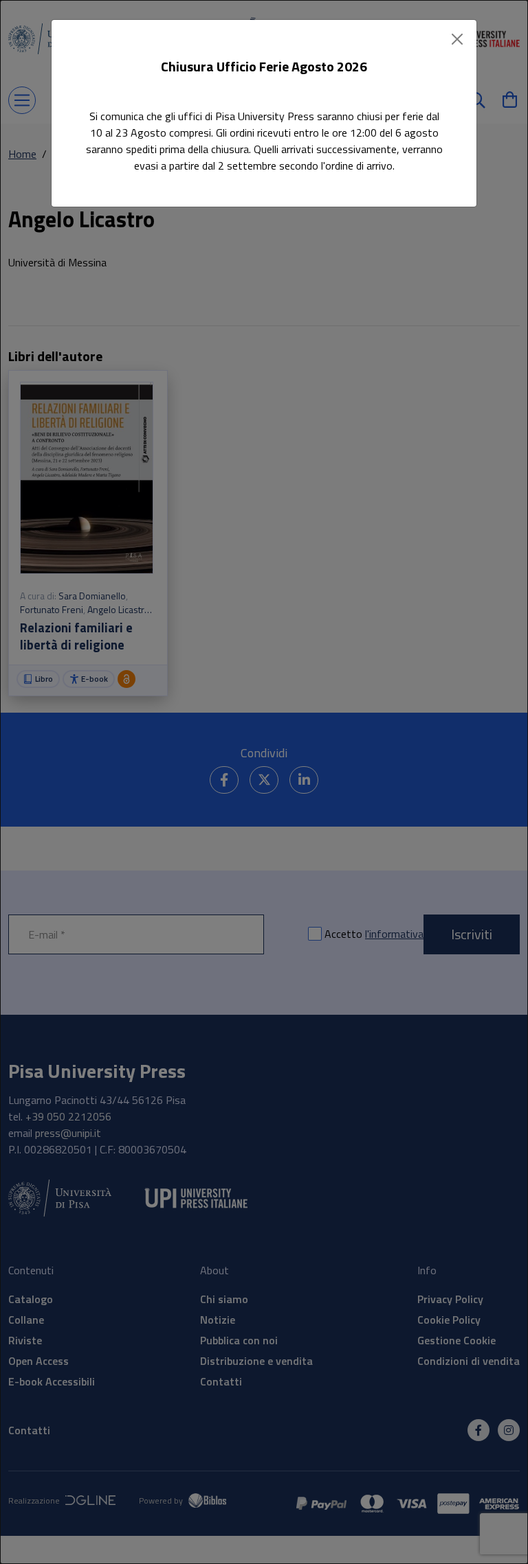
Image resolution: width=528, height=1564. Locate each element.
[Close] (457, 39)
